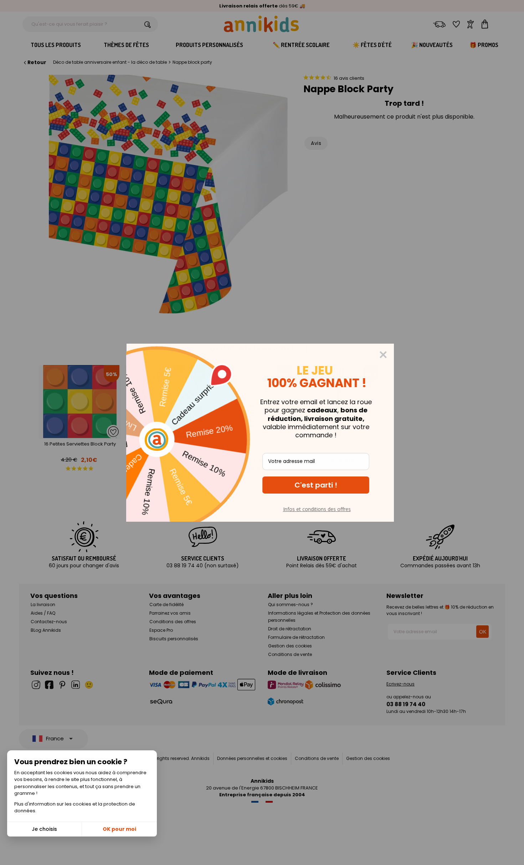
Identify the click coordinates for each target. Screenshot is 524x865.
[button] (317, 485)
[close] (385, 354)
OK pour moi (119, 829)
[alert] (262, 433)
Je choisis (44, 829)
